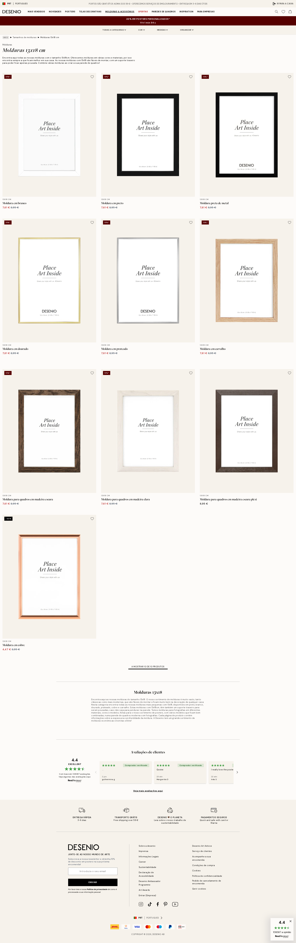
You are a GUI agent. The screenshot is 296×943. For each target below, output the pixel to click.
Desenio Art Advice (202, 846)
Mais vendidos (36, 11)
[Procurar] (276, 11)
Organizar (185, 30)
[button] (282, 929)
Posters (70, 11)
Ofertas (143, 11)
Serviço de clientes (202, 851)
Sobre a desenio (147, 846)
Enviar (92, 882)
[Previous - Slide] (95, 772)
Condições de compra (203, 865)
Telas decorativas (90, 11)
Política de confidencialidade (207, 876)
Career (142, 862)
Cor (140, 30)
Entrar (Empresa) (147, 895)
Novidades (55, 11)
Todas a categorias (113, 30)
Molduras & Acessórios (119, 11)
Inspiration (186, 11)
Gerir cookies (199, 888)
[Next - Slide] (237, 772)
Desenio (156, 934)
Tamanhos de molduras (25, 37)
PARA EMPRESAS (206, 11)
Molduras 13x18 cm (49, 37)
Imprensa (143, 851)
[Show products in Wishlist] (283, 11)
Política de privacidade (97, 889)
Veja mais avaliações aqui (148, 790)
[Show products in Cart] (290, 11)
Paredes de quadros (164, 11)
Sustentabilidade (147, 867)
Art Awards (144, 890)
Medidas (161, 30)
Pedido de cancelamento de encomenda (206, 882)
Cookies (196, 870)
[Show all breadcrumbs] (5, 37)
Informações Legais (149, 856)
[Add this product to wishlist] (92, 77)
